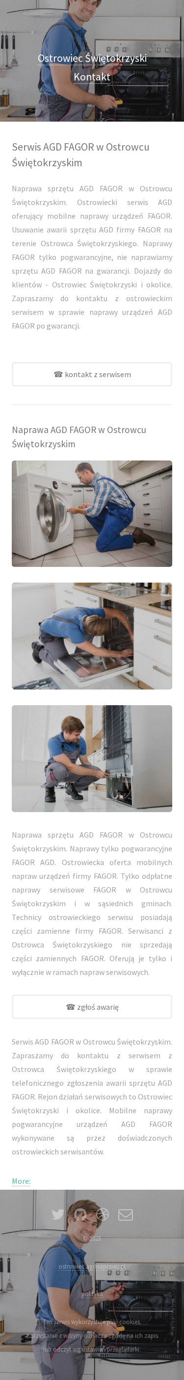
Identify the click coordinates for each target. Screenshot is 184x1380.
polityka (92, 1294)
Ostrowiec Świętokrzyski (92, 58)
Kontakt (92, 76)
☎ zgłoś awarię (92, 1007)
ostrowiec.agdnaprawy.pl (92, 1266)
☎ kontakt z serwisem (92, 374)
